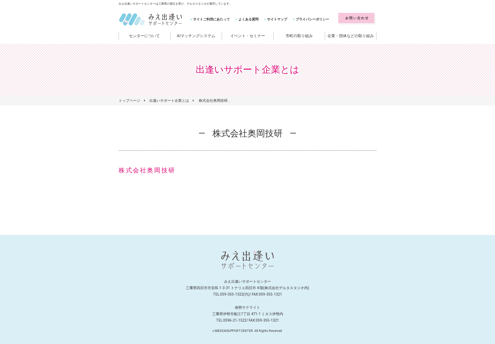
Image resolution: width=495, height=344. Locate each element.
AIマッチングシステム (196, 35)
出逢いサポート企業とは (169, 100)
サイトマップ (277, 19)
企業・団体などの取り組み (350, 35)
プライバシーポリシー (312, 19)
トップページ (129, 100)
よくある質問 (248, 19)
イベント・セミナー (247, 35)
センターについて (144, 35)
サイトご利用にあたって (211, 19)
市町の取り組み (299, 35)
